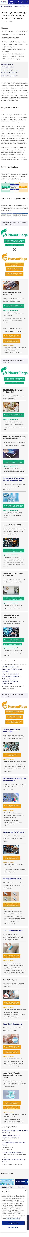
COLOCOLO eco (6, 683)
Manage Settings (13, 1227)
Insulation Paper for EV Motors (13, 832)
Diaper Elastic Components (12, 1024)
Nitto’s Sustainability (19, 6)
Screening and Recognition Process (10, 70)
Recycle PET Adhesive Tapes (10, 674)
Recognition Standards (6, 67)
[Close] (25, 1190)
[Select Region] (22, 2)
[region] (13, 1210)
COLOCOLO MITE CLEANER (12, 930)
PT (17, 1)
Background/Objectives (7, 64)
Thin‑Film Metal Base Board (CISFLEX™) (13, 1152)
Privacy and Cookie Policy (13, 1218)
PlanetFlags (4, 75)
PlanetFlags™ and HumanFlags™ (9, 72)
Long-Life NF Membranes (9, 681)
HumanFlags (13, 75)
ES (18, 3)
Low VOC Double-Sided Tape (10, 667)
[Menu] (27, 2)
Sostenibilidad (8, 6)
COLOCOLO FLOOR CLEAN (12, 879)
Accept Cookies (13, 1223)
